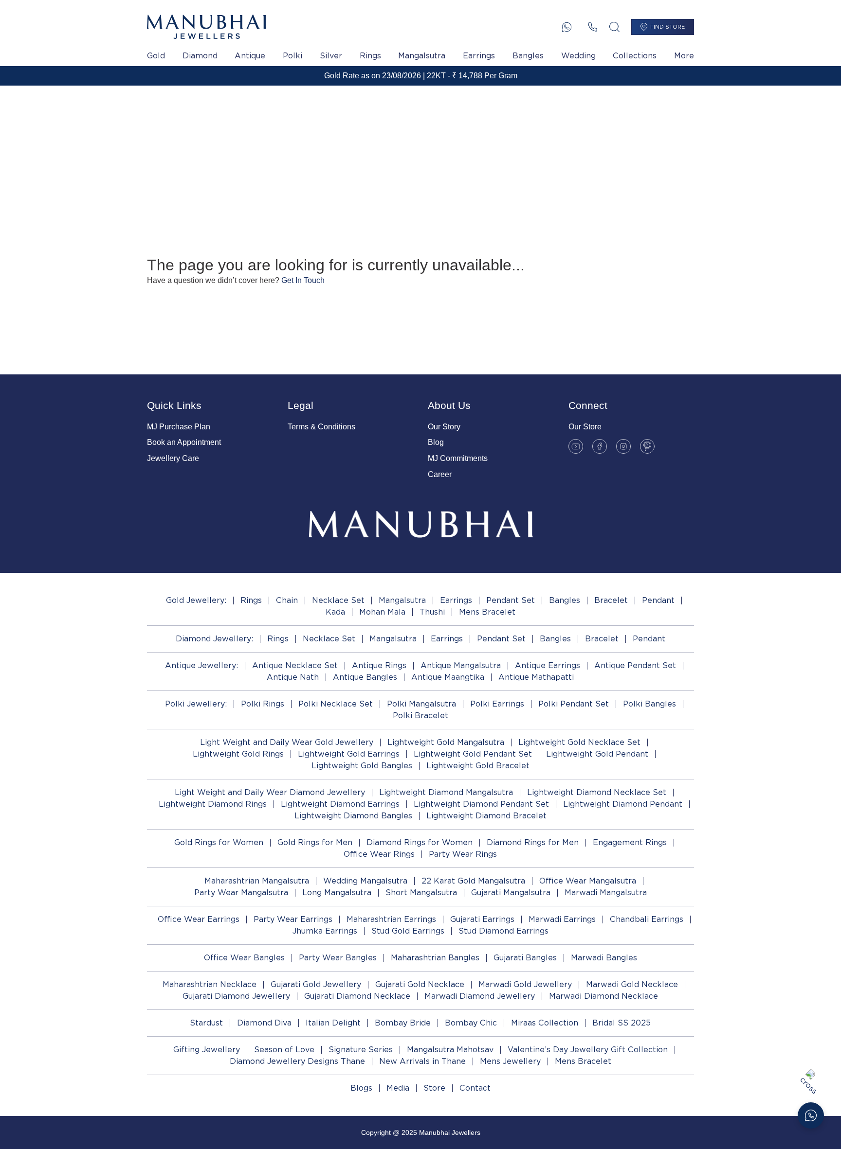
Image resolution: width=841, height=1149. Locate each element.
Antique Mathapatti (536, 677)
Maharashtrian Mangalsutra (256, 880)
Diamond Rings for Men (533, 842)
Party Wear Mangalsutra (241, 892)
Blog (436, 442)
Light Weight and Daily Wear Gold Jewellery (286, 742)
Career (440, 474)
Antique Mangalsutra (460, 665)
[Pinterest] (647, 446)
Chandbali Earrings (646, 919)
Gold (156, 55)
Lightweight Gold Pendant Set (473, 754)
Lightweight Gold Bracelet (478, 765)
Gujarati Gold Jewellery (316, 984)
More (684, 55)
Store (434, 1088)
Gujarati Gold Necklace (419, 984)
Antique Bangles (365, 677)
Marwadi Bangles (604, 957)
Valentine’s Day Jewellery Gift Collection (588, 1049)
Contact (475, 1088)
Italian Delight (333, 1022)
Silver (331, 55)
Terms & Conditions (321, 427)
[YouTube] (575, 446)
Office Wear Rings (379, 854)
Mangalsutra (421, 55)
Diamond (200, 55)
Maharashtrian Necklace (209, 984)
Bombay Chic (471, 1022)
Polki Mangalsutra (421, 703)
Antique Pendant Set (635, 665)
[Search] (614, 27)
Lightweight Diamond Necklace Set (596, 792)
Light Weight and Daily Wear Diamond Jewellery (270, 792)
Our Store (585, 427)
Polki (292, 55)
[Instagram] (623, 446)
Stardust (206, 1022)
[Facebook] (599, 446)
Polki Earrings (497, 703)
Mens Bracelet (487, 612)
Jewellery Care (173, 458)
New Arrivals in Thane (422, 1061)
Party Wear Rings (463, 854)
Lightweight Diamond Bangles (353, 815)
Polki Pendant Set (573, 703)
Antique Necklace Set (295, 665)
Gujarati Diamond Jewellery (236, 996)
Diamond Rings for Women (419, 842)
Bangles (528, 55)
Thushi (432, 612)
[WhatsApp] (567, 27)
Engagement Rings (630, 842)
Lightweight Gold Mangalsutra (445, 742)
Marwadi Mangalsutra (606, 892)
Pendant (658, 600)
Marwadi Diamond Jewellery (479, 996)
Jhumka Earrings (325, 931)
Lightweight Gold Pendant (597, 754)
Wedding (578, 55)
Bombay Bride (403, 1022)
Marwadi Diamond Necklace (603, 996)
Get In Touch (303, 280)
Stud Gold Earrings (407, 931)
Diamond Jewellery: (214, 638)
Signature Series (361, 1049)
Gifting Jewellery (206, 1049)
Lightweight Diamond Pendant (622, 804)
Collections (635, 55)
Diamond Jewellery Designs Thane (297, 1061)
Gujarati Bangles (525, 957)
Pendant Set (510, 600)
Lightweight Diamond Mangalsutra (446, 792)
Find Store (667, 26)
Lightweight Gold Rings (238, 754)
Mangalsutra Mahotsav (450, 1049)
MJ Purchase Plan (178, 427)
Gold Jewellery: (196, 600)
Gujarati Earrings (482, 919)
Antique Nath (293, 677)
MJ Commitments (458, 458)
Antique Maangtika (447, 677)
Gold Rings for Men (314, 842)
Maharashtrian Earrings (391, 919)
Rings (370, 55)
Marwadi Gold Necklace (632, 984)
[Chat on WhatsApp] (811, 1115)
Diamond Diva (264, 1022)
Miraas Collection (544, 1022)
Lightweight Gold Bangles (361, 765)
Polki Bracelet (420, 715)
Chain (287, 600)
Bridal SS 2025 (621, 1022)
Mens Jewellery (510, 1061)
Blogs (361, 1088)
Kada (335, 612)
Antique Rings (379, 665)
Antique (250, 55)
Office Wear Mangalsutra (587, 880)
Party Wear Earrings (293, 919)
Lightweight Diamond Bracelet (486, 815)
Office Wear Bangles (244, 957)
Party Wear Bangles (338, 957)
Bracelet (611, 600)
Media (397, 1088)
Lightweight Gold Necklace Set (579, 742)
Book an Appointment (184, 442)
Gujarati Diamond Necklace (357, 996)
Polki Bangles (649, 703)
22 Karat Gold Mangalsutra (473, 880)
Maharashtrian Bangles (435, 957)
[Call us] (592, 27)
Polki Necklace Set (335, 703)
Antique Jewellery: (201, 665)
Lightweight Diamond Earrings (340, 804)
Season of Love (284, 1049)
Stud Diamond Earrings (503, 931)
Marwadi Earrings (562, 919)
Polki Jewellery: (196, 703)
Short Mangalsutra (421, 892)
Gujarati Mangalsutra (510, 892)
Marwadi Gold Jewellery (525, 984)
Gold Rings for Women (218, 842)
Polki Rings (262, 703)
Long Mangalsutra (336, 892)
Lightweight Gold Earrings (349, 754)
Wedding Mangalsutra (365, 880)
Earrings (479, 55)
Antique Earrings (547, 665)
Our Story (444, 427)
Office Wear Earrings (198, 919)
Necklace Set (338, 600)
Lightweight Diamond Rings (213, 804)
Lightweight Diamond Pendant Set (481, 804)
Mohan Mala (382, 612)
